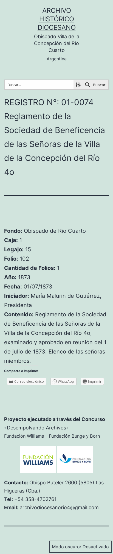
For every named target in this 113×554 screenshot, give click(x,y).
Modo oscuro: (66, 546)
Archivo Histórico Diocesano (57, 19)
